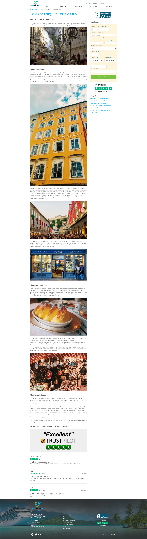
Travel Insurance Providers (70, 520)
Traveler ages (94, 51)
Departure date (95, 40)
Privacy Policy (113, 534)
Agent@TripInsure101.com (37, 526)
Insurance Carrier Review (98, 108)
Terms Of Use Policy (104, 534)
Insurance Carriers (68, 522)
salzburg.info (50, 417)
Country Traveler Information (99, 103)
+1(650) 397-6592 (92, 3)
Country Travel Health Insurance (100, 101)
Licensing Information (69, 524)
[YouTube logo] (39, 534)
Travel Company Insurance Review (101, 110)
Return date (108, 40)
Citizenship (94, 57)
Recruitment (67, 528)
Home (46, 7)
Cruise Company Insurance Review (101, 105)
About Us (109, 7)
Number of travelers (96, 45)
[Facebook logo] (32, 534)
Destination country (96, 32)
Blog (36, 9)
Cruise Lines (78, 7)
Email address (94, 68)
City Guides (93, 7)
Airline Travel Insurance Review (100, 98)
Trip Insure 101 (61, 7)
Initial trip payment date (97, 63)
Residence (107, 57)
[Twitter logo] (36, 534)
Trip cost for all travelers (97, 26)
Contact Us (66, 526)
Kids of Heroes (67, 516)
